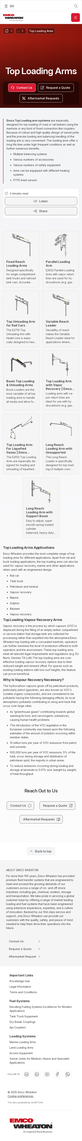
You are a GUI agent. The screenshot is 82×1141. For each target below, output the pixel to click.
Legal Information (20, 986)
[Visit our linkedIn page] (26, 1074)
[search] (76, 6)
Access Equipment (21, 1053)
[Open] (75, 17)
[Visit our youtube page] (47, 1074)
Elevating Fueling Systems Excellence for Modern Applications (41, 1008)
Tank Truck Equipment (24, 1016)
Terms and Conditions (23, 992)
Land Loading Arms (21, 1047)
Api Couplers (18, 1027)
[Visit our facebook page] (57, 1074)
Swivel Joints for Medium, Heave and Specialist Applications (39, 1060)
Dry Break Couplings (22, 1021)
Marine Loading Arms (23, 1042)
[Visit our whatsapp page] (67, 1074)
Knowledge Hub (20, 981)
